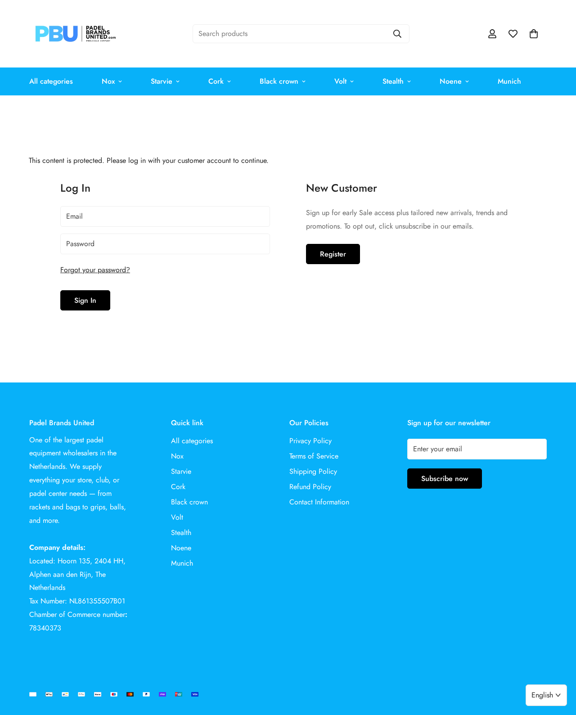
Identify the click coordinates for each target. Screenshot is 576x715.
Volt (340, 81)
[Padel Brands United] (75, 34)
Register (333, 254)
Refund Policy (310, 486)
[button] (533, 33)
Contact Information (319, 502)
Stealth (393, 81)
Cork (216, 81)
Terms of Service (313, 456)
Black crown (279, 81)
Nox (108, 81)
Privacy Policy (310, 441)
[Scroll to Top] (558, 666)
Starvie (161, 81)
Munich (509, 81)
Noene (451, 81)
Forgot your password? (95, 270)
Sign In (85, 300)
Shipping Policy (313, 471)
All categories (51, 81)
